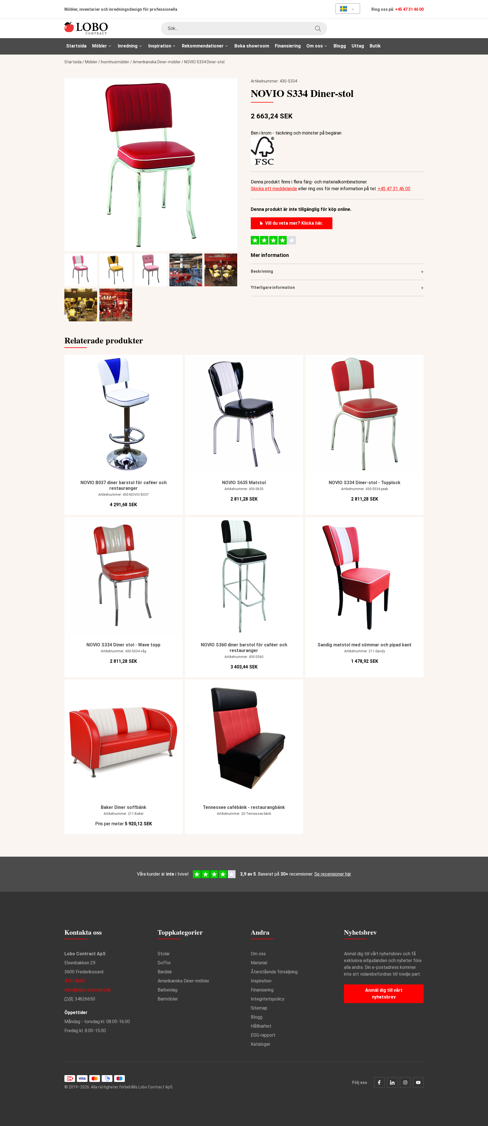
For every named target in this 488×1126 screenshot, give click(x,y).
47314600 (74, 981)
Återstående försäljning (274, 972)
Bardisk (165, 972)
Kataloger (260, 1044)
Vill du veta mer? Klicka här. (294, 223)
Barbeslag (167, 990)
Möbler (91, 62)
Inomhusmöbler (115, 62)
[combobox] (244, 28)
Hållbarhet (261, 1026)
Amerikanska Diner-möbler (157, 62)
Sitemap (259, 1008)
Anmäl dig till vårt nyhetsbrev (383, 994)
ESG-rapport (263, 1035)
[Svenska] (346, 9)
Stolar (164, 953)
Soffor (164, 962)
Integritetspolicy (267, 999)
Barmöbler (168, 999)
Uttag (358, 46)
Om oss (258, 953)
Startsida (76, 46)
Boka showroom (251, 46)
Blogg (340, 46)
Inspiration (261, 981)
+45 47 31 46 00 (409, 9)
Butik (375, 46)
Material (259, 962)
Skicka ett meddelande (274, 188)
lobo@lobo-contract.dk (87, 990)
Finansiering (288, 46)
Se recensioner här (332, 874)
